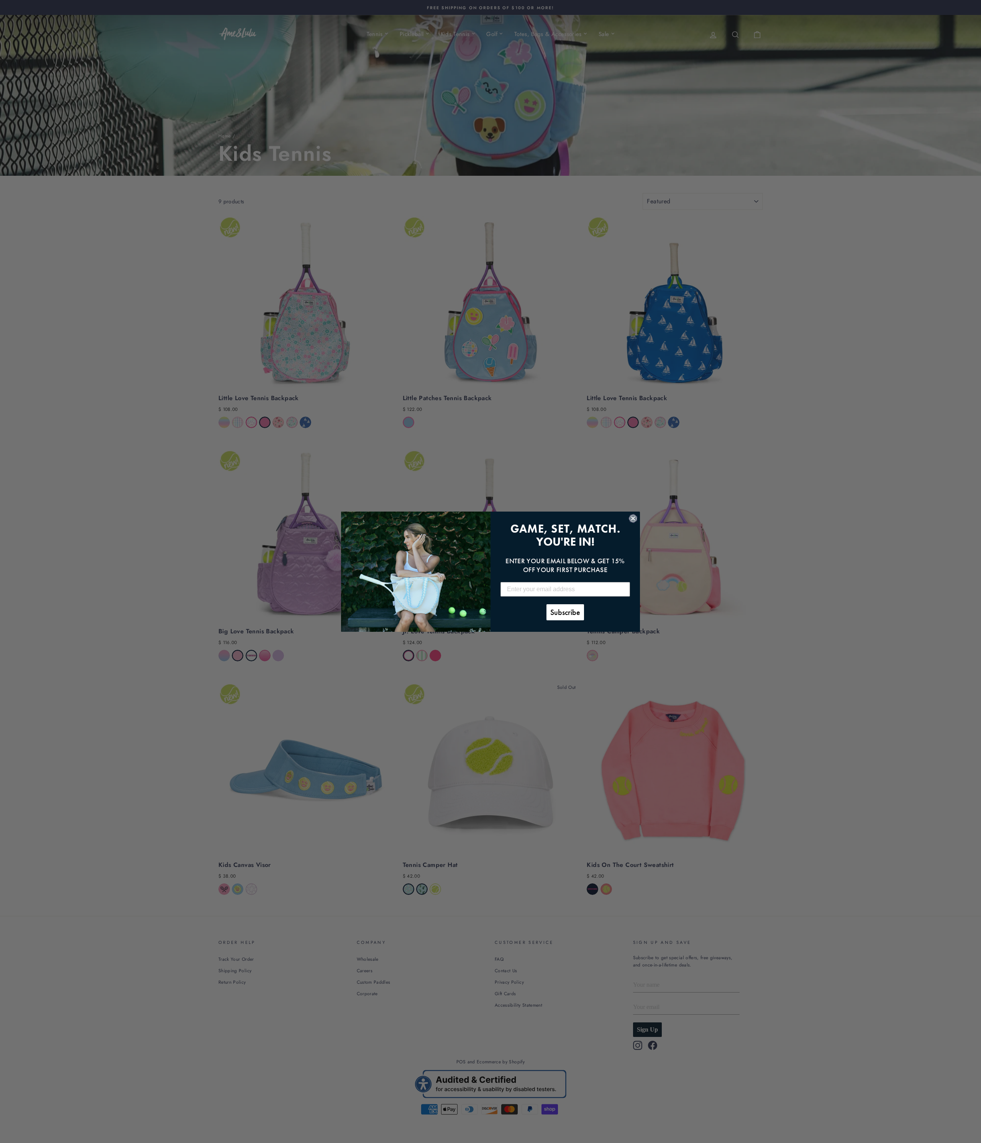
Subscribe (565, 612)
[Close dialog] (633, 518)
